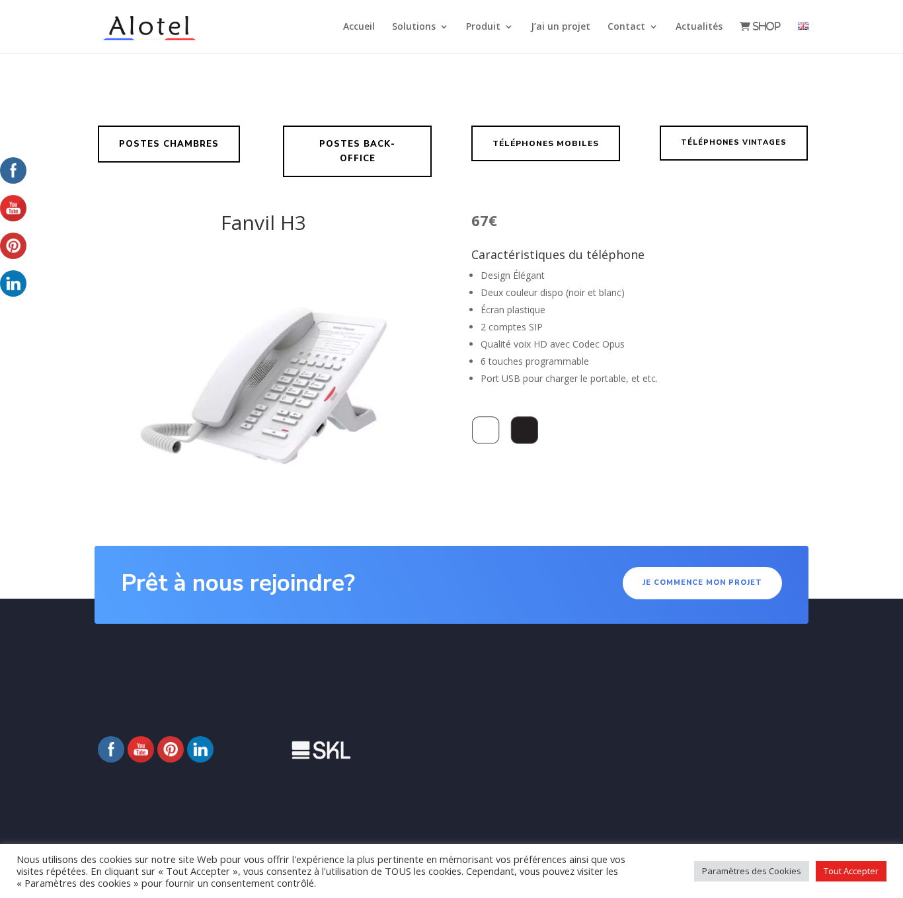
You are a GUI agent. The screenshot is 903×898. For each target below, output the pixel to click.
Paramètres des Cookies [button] (751, 871)
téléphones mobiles (545, 143)
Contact (626, 27)
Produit (483, 27)
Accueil (359, 27)
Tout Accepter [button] (851, 871)
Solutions (414, 27)
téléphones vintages (734, 142)
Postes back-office (357, 151)
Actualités (699, 27)
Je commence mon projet (702, 582)
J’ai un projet (560, 27)
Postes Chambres (169, 144)
